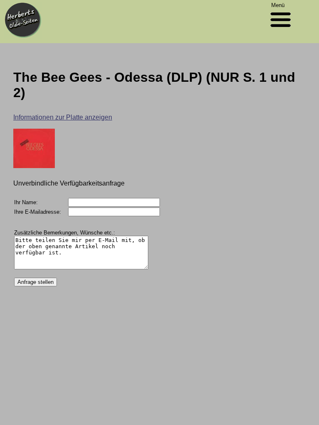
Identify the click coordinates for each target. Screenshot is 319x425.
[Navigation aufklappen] (280, 28)
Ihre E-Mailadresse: (37, 212)
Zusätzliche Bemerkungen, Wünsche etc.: (64, 233)
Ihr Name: (26, 202)
